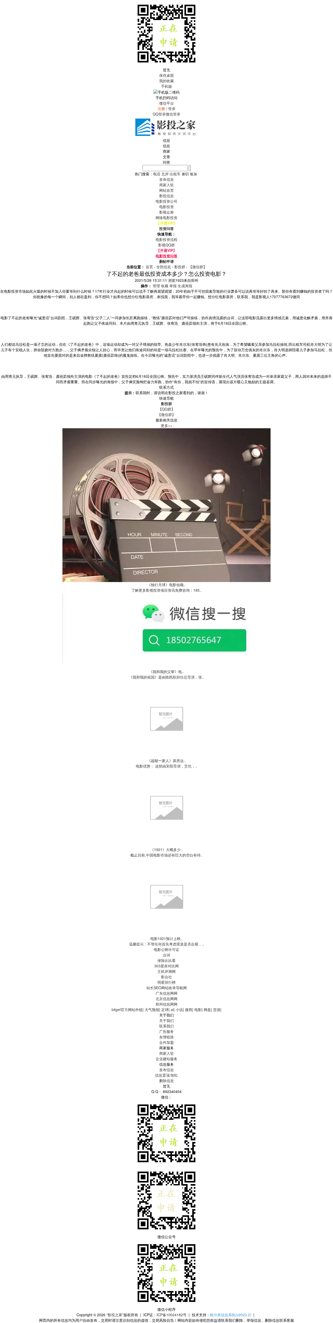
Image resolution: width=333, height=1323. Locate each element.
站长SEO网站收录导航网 (166, 987)
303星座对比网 (166, 965)
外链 (139, 1009)
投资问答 (166, 228)
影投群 (179, 266)
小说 (179, 1009)
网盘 (207, 1009)
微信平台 (166, 103)
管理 (156, 285)
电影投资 (166, 206)
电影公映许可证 (166, 949)
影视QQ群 (166, 244)
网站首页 (166, 190)
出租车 (175, 173)
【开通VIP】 (166, 223)
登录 (171, 108)
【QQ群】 (166, 409)
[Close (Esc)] (327, 5)
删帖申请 (166, 261)
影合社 (166, 976)
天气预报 (152, 1009)
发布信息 (166, 1069)
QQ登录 (159, 114)
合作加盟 (166, 1042)
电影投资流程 (166, 239)
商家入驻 (166, 1053)
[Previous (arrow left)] (9, 662)
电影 (198, 1009)
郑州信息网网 (166, 1004)
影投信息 (166, 195)
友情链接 (166, 1036)
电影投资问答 (166, 255)
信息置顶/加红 (166, 1075)
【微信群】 (198, 266)
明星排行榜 (166, 982)
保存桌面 (166, 75)
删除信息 (166, 1080)
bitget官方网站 (123, 1009)
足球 (165, 1009)
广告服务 (166, 1031)
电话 (156, 173)
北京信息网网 (166, 998)
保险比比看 (166, 960)
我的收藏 (166, 80)
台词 (166, 954)
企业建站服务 (166, 1058)
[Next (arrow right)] (324, 662)
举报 (173, 285)
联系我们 (166, 1025)
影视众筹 (166, 212)
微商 (188, 1009)
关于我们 (166, 1020)
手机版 (166, 86)
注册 (161, 108)
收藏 (164, 285)
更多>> (166, 425)
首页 (149, 266)
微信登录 (173, 114)
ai (172, 1009)
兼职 (185, 173)
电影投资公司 (166, 201)
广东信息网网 (166, 993)
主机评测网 (166, 971)
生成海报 (185, 285)
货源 (216, 1009)
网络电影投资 (166, 217)
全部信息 (163, 266)
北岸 (165, 173)
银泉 (193, 173)
